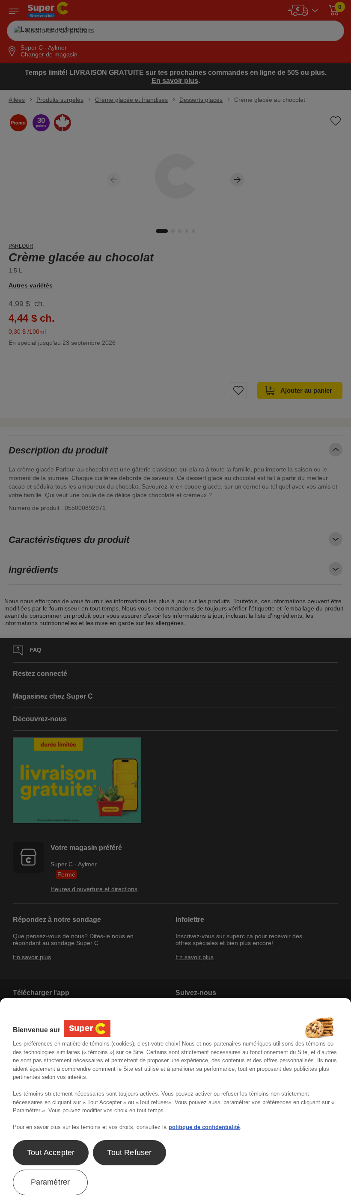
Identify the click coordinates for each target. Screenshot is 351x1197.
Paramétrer (50, 1182)
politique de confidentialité (204, 1127)
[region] (175, 1097)
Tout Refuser (129, 1152)
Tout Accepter (50, 1152)
